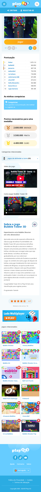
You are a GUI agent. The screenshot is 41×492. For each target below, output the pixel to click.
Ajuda (12, 464)
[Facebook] (15, 457)
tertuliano (12, 74)
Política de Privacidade (16, 480)
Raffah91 (11, 65)
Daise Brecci (12, 86)
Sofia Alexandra (13, 83)
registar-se (28, 10)
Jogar (20, 41)
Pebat (10, 62)
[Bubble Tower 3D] (20, 27)
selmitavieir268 (13, 77)
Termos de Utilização (21, 482)
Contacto (20, 464)
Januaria (11, 68)
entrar (13, 10)
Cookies (30, 480)
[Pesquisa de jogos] (37, 4)
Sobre (29, 464)
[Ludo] (21, 321)
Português (22, 470)
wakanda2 (11, 71)
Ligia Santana (13, 89)
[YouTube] (25, 457)
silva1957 (11, 80)
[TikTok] (20, 457)
